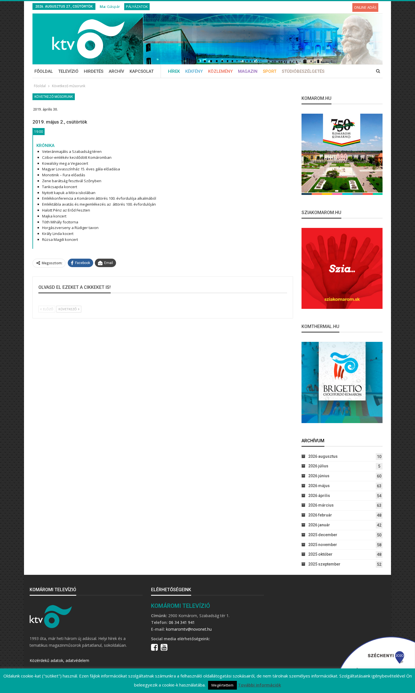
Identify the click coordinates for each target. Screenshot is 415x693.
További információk (259, 685)
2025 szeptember (324, 564)
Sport (269, 71)
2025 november (322, 544)
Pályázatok (137, 6)
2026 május (319, 485)
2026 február (320, 515)
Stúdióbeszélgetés (303, 71)
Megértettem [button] (222, 685)
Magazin (247, 71)
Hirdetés (93, 71)
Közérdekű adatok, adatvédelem (59, 660)
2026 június (318, 476)
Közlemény (220, 71)
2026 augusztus (323, 456)
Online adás (365, 7)
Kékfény (194, 71)
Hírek (174, 71)
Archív (116, 71)
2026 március (321, 505)
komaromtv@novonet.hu (189, 629)
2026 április (319, 495)
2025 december (322, 535)
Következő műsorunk (53, 97)
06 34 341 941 (182, 622)
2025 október (320, 554)
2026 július (318, 466)
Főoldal (43, 71)
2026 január (319, 525)
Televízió (68, 71)
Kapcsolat (142, 71)
